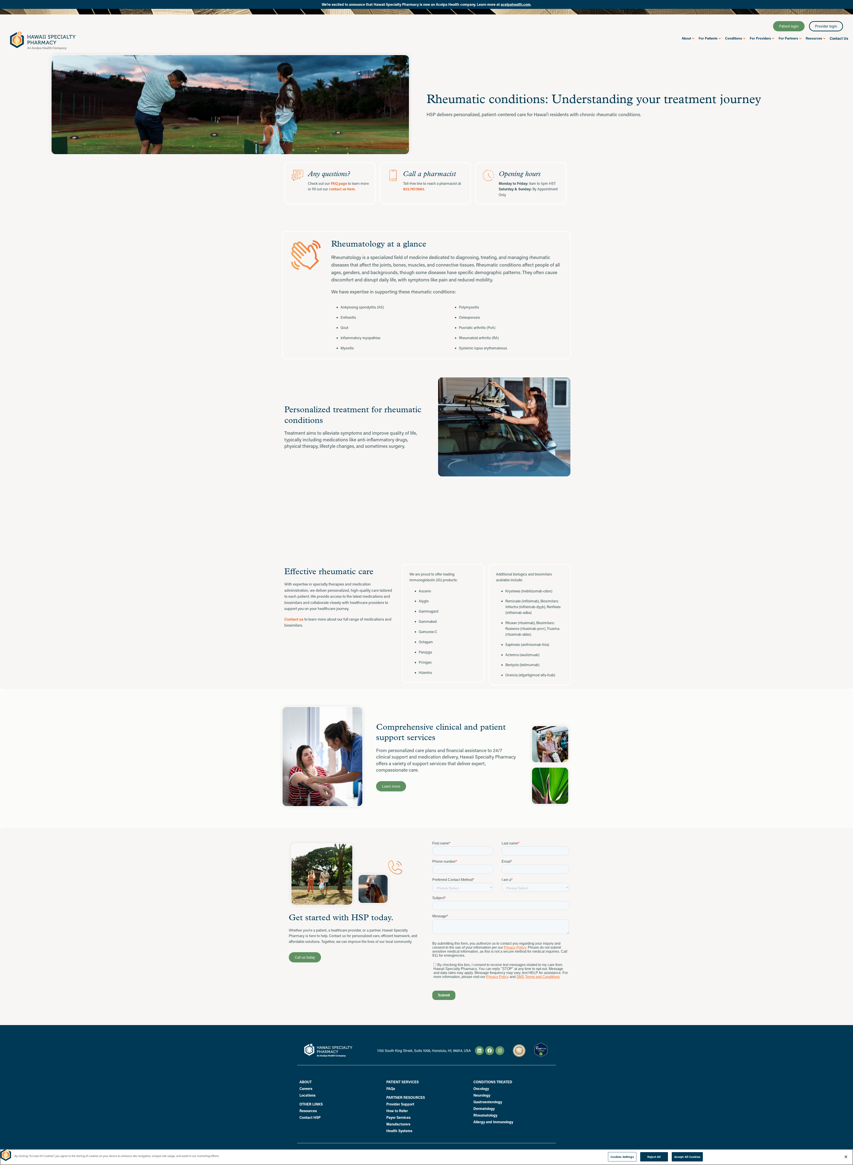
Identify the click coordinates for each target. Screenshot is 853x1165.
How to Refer (397, 1111)
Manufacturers (398, 1124)
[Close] (846, 1157)
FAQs (390, 1088)
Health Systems (399, 1131)
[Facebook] (489, 1050)
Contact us (293, 619)
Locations (307, 1095)
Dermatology (484, 1108)
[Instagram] (499, 1050)
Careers (305, 1088)
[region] (426, 1157)
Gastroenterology (487, 1102)
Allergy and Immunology (493, 1122)
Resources (308, 1111)
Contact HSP (310, 1117)
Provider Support (400, 1104)
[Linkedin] (479, 1050)
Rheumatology (485, 1115)
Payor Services (398, 1117)
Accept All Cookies (687, 1157)
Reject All (654, 1157)
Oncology (481, 1088)
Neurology (481, 1095)
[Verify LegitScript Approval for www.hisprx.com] (540, 1055)
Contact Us (839, 38)
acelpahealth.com (515, 4)
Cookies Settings (622, 1157)
